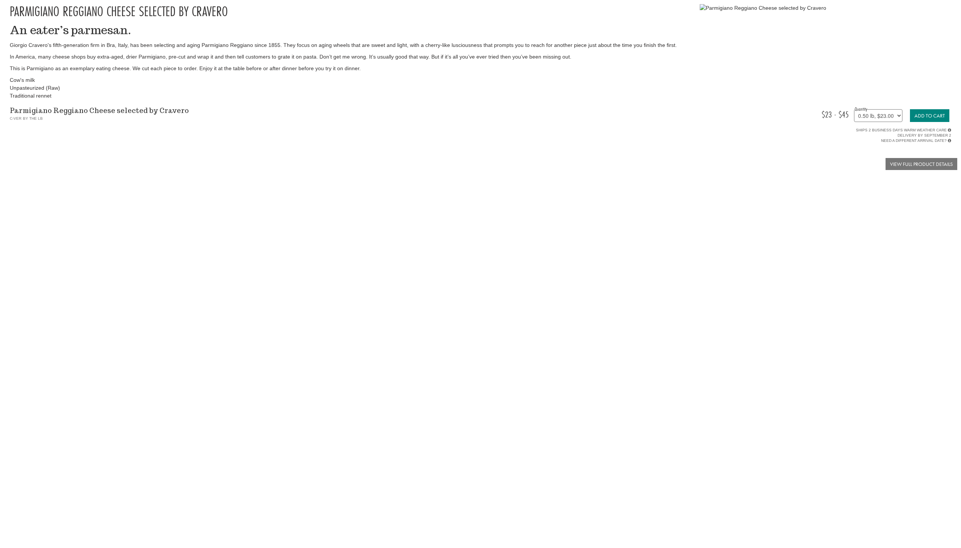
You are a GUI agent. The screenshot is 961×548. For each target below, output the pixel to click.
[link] (929, 115)
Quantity (861, 108)
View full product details (921, 164)
